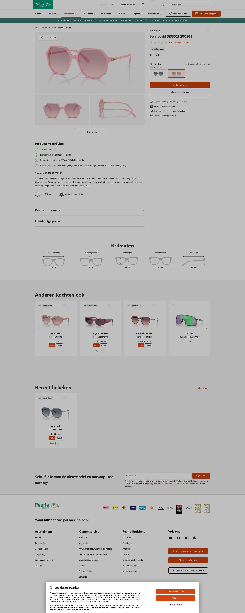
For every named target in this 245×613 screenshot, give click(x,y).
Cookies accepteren (176, 591)
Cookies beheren (175, 605)
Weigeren (175, 598)
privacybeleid (74, 609)
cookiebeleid (86, 609)
